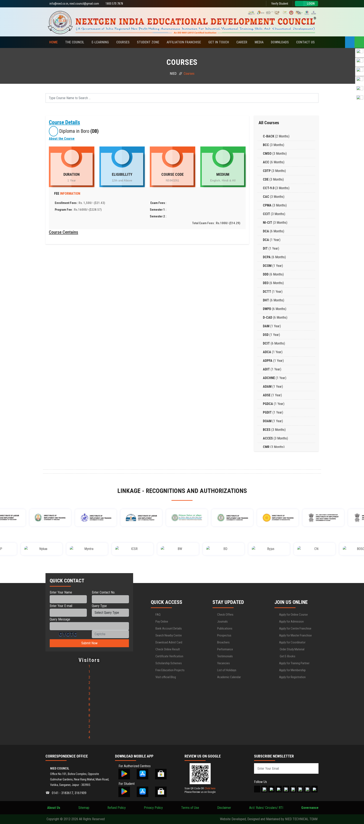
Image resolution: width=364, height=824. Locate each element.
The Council (74, 42)
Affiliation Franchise (184, 42)
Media (259, 42)
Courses (123, 42)
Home (53, 42)
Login (311, 3)
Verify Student (279, 3)
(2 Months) (276, 136)
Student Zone (148, 42)
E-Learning (100, 42)
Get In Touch (218, 42)
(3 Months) (273, 145)
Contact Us (305, 42)
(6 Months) (273, 162)
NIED (173, 74)
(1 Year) (271, 240)
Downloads (280, 42)
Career (241, 42)
